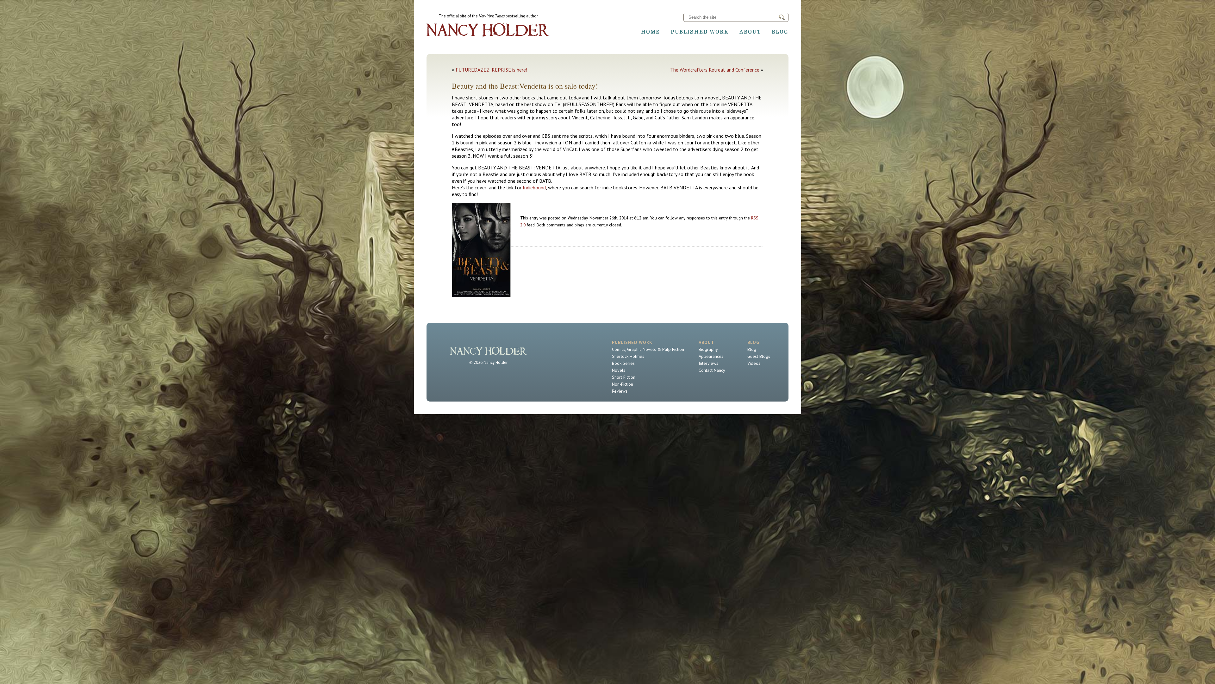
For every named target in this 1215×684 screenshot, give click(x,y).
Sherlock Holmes (628, 356)
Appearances (711, 356)
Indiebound (534, 187)
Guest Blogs (758, 356)
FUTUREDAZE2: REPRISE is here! (491, 69)
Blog (780, 31)
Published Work (700, 31)
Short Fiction (623, 377)
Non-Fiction (622, 384)
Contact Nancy (712, 370)
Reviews (619, 391)
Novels (618, 370)
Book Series (623, 363)
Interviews (708, 363)
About (750, 31)
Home (650, 31)
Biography (708, 349)
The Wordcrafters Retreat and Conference (714, 69)
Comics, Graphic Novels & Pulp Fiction (648, 349)
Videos (753, 363)
